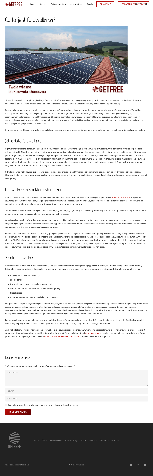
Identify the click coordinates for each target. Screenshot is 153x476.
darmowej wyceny (93, 333)
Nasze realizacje (71, 440)
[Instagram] (138, 465)
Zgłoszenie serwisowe (109, 440)
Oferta (44, 440)
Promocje (93, 440)
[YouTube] (145, 465)
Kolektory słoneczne (121, 197)
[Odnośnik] (13, 4)
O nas (36, 440)
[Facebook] (131, 465)
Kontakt (84, 440)
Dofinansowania (56, 440)
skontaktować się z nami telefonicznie (61, 336)
